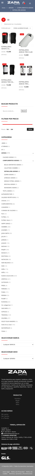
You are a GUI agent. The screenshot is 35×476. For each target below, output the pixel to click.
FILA (2, 214)
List (8, 20)
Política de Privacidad (17, 472)
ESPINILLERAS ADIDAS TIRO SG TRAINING (7, 81)
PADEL (3, 285)
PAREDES (4, 289)
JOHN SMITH (5, 233)
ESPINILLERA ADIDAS (11, 171)
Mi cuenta (4, 414)
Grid (3, 20)
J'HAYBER (4, 230)
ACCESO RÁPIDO (7, 411)
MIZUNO (4, 246)
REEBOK (3, 295)
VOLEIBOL (4, 318)
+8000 (3, 143)
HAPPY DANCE (5, 223)
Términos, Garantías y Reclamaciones (20, 474)
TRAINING (4, 315)
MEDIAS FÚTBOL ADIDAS (11, 181)
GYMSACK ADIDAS (9, 178)
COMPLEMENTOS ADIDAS (25, 8)
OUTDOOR (4, 282)
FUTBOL (3, 217)
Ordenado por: (6, 28)
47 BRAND (4, 146)
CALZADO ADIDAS (8, 157)
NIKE (2, 266)
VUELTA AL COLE (6, 325)
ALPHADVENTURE (6, 194)
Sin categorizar (6, 305)
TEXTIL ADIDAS (7, 191)
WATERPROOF (5, 328)
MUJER (3, 249)
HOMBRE (4, 227)
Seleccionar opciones (2, 55)
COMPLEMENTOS (6, 204)
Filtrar (30, 129)
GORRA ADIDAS (9, 174)
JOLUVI (3, 236)
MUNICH (4, 253)
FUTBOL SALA (5, 220)
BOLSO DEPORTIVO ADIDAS (12, 165)
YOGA (3, 331)
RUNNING (4, 302)
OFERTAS (4, 279)
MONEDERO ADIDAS (10, 188)
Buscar (24, 111)
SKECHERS (4, 308)
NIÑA (3, 269)
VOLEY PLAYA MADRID (8, 321)
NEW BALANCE (6, 263)
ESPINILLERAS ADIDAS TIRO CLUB (25, 51)
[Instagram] (30, 3)
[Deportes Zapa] (14, 3)
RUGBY (3, 298)
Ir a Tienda (5, 418)
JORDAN (3, 240)
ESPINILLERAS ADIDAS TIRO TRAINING (24, 83)
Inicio (3, 8)
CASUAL (3, 200)
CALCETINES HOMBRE (11, 168)
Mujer (17, 400)
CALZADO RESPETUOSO (8, 197)
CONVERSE (4, 207)
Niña (17, 404)
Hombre (17, 399)
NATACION (4, 259)
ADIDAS (11, 8)
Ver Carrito (5, 416)
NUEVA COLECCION (7, 276)
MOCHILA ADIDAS (9, 184)
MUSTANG (4, 256)
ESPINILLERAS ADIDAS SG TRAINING (6, 48)
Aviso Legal (6, 472)
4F (2, 149)
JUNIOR (3, 243)
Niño (17, 402)
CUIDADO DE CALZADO (8, 210)
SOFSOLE (4, 312)
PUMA (3, 292)
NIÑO (3, 272)
